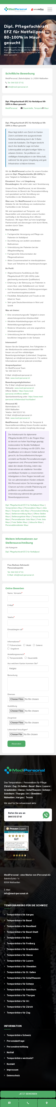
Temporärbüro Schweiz (19, 1035)
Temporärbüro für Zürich (20, 1007)
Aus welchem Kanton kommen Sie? (22, 663)
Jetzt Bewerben (28, 1094)
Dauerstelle (32, 658)
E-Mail (10, 605)
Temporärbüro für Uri (18, 1001)
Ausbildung (12, 706)
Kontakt (11, 1064)
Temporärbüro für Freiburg (21, 943)
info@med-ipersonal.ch (18, 87)
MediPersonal (11, 108)
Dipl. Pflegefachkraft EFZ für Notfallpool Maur (24, 505)
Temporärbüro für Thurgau (21, 995)
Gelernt (38, 645)
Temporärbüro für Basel (19, 920)
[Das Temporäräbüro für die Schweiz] (15, 9)
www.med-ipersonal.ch (20, 378)
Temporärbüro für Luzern (20, 961)
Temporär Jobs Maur (20, 511)
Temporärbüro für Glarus (20, 955)
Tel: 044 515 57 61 (16, 83)
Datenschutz (13, 1075)
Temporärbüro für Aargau (20, 914)
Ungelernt (14, 649)
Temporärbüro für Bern (19, 937)
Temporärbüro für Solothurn (21, 989)
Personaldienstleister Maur (16, 525)
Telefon (11, 617)
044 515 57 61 (15, 816)
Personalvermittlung (17, 1046)
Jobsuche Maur (35, 522)
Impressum (12, 1069)
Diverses (11, 694)
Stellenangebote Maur (21, 516)
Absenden (16, 744)
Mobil (28, 645)
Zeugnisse (11, 718)
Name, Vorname (14, 593)
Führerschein (15, 645)
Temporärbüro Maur (14, 508)
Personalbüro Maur (32, 508)
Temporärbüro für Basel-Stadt (22, 932)
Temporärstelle (16, 658)
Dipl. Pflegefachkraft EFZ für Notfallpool (22, 552)
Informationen (13, 641)
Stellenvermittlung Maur (22, 514)
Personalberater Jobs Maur (23, 519)
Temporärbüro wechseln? (20, 1058)
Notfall (10, 1052)
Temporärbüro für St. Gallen (21, 972)
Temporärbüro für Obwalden (21, 966)
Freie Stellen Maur (19, 522)
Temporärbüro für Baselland (21, 926)
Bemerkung (12, 675)
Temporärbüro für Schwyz (20, 984)
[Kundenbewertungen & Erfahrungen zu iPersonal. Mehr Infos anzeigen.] (16, 838)
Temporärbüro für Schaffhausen (24, 978)
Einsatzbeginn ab (15, 629)
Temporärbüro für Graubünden (22, 949)
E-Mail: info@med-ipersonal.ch (20, 575)
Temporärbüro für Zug (18, 1012)
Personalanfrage (15, 1041)
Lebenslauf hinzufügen (17, 729)
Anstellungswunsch (16, 654)
